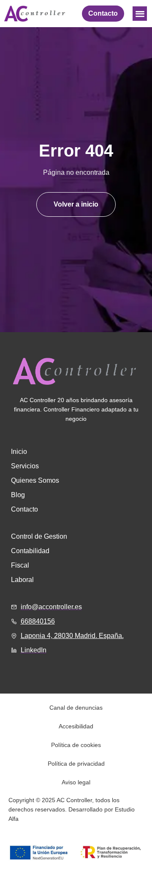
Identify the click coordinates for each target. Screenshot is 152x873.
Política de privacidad (76, 763)
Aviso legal (76, 782)
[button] (140, 13)
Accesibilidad (76, 726)
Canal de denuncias (76, 707)
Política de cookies (76, 744)
